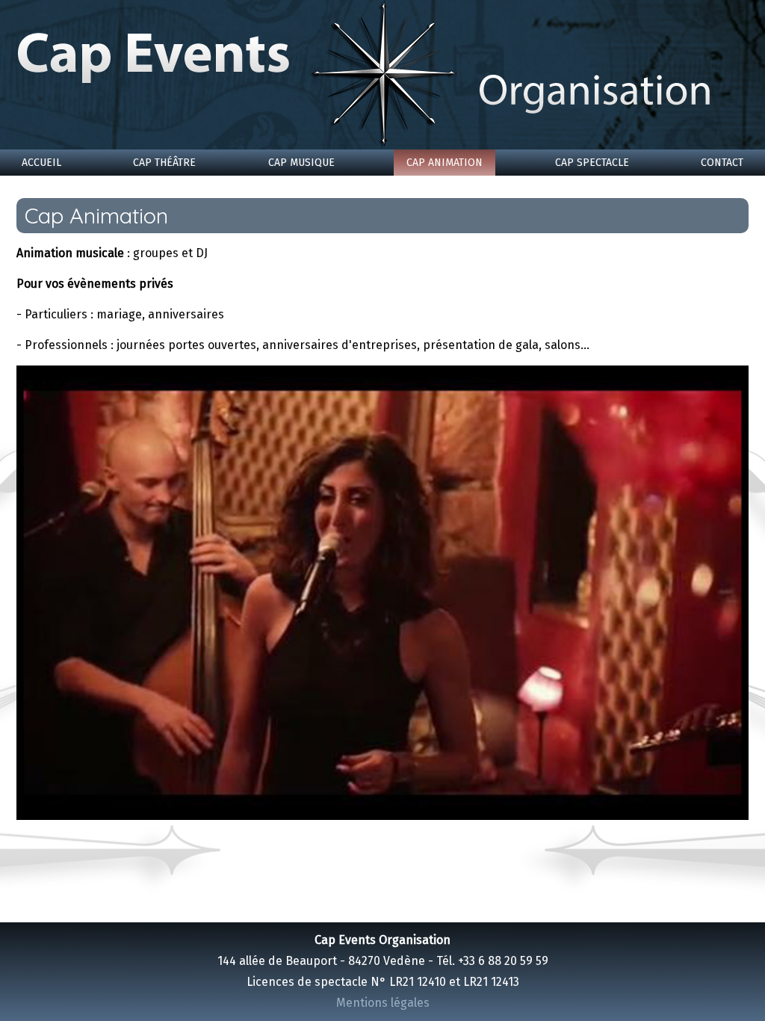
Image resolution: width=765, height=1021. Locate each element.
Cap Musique (301, 162)
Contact (722, 162)
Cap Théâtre (164, 162)
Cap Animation (444, 162)
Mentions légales (383, 1003)
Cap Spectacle (592, 162)
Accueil (41, 162)
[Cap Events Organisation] (382, 74)
